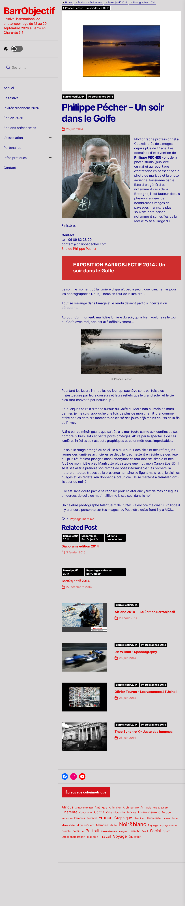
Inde (175, 818)
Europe (166, 812)
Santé (145, 831)
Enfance (131, 812)
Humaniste (154, 818)
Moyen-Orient (85, 825)
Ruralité (135, 831)
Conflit (99, 812)
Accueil (9, 88)
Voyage (120, 836)
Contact (10, 168)
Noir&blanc (132, 824)
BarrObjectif (29, 11)
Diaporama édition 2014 (80, 546)
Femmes (79, 818)
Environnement (149, 812)
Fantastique (67, 818)
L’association (13, 138)
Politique (78, 831)
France (105, 817)
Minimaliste (68, 825)
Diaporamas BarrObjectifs (89, 537)
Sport (166, 831)
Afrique (68, 807)
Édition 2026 (13, 118)
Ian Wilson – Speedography (136, 652)
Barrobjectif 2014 (74, 96)
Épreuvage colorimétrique (85, 792)
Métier (113, 825)
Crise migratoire (115, 812)
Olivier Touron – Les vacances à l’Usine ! (146, 692)
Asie (148, 807)
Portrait (93, 830)
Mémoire (102, 825)
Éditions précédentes (20, 128)
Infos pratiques (15, 158)
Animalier (115, 807)
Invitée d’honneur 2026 (21, 108)
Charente (70, 812)
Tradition (92, 836)
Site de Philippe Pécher (79, 249)
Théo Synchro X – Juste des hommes (144, 732)
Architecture (131, 807)
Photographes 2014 (100, 96)
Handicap (139, 818)
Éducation (135, 836)
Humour (167, 818)
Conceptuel (85, 812)
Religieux (123, 831)
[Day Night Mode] (13, 49)
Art (142, 807)
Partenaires (12, 148)
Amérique (101, 807)
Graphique (123, 818)
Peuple (66, 831)
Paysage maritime (82, 519)
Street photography (73, 836)
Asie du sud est (160, 807)
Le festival (11, 98)
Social (155, 831)
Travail (105, 836)
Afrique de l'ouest (84, 807)
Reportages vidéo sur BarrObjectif (99, 572)
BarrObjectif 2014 (76, 581)
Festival (92, 818)
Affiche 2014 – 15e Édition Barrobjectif (145, 612)
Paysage (153, 825)
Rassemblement (109, 831)
